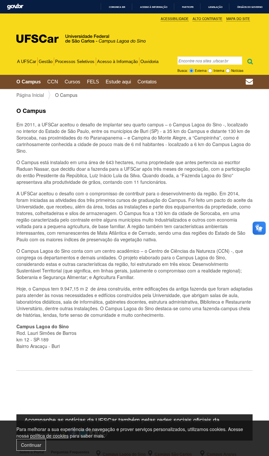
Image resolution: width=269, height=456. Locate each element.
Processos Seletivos (74, 61)
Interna (219, 70)
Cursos (72, 81)
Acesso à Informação (117, 61)
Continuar (31, 445)
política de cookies (49, 435)
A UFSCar (26, 61)
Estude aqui (118, 81)
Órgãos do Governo (249, 7)
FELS (93, 81)
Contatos (147, 81)
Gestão (45, 61)
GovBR (15, 7)
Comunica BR (117, 7)
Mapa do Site (238, 18)
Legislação (215, 7)
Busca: (182, 70)
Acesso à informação (153, 7)
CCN (52, 81)
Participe (188, 7)
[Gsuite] (249, 82)
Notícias (237, 70)
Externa (201, 70)
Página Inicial (30, 95)
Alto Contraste (207, 18)
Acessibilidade (175, 18)
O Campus (28, 81)
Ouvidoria (149, 61)
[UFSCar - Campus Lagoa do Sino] (69, 31)
